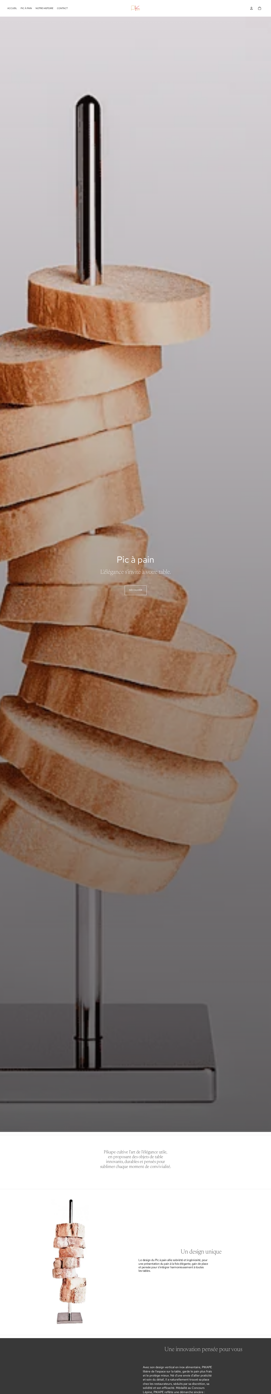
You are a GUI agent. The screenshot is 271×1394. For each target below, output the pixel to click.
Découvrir (135, 590)
